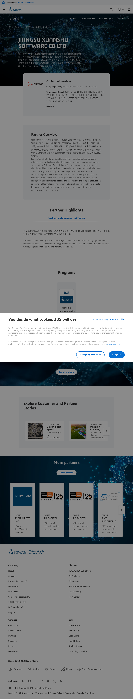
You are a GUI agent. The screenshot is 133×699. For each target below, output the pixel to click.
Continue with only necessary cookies (108, 319)
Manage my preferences (90, 355)
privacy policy (113, 344)
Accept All (116, 355)
